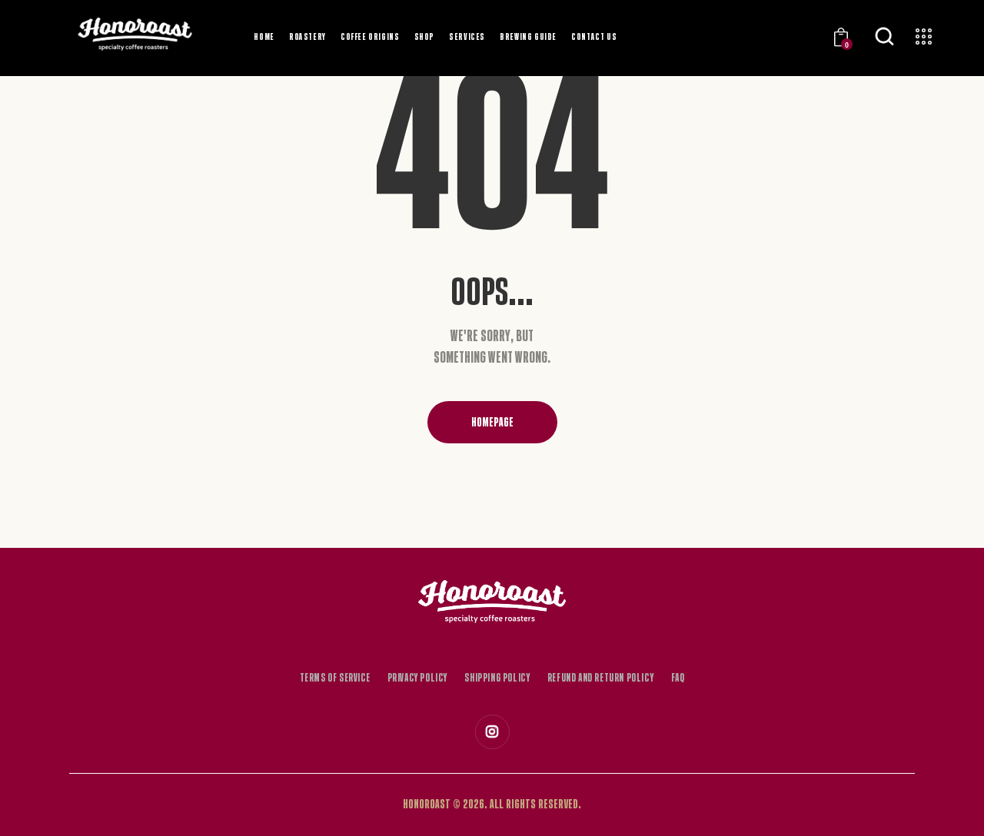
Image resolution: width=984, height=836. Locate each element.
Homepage (492, 422)
